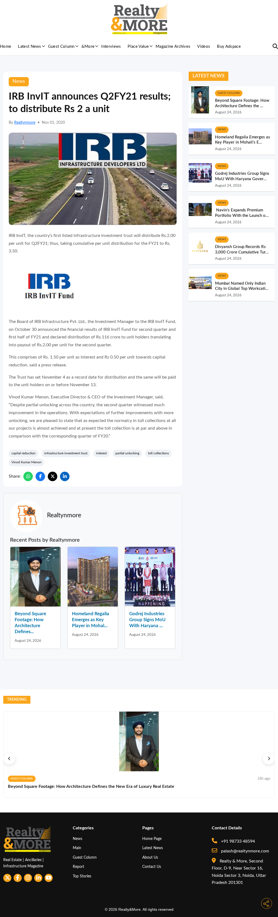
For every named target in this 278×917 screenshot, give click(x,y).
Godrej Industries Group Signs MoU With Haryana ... (147, 619)
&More (88, 47)
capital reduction (23, 453)
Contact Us (151, 867)
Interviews (111, 47)
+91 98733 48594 (237, 841)
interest (101, 453)
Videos (203, 47)
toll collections (158, 453)
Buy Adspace (229, 47)
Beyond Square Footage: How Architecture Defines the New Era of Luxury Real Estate (91, 786)
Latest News (29, 47)
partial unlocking (127, 453)
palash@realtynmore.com (244, 851)
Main (77, 848)
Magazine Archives (173, 47)
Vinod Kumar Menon (26, 462)
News (77, 839)
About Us (150, 857)
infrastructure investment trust (65, 453)
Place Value (138, 47)
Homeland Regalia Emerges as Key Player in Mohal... (90, 619)
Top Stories (82, 876)
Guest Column (61, 47)
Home (5, 47)
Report (78, 867)
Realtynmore (24, 123)
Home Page (152, 839)
